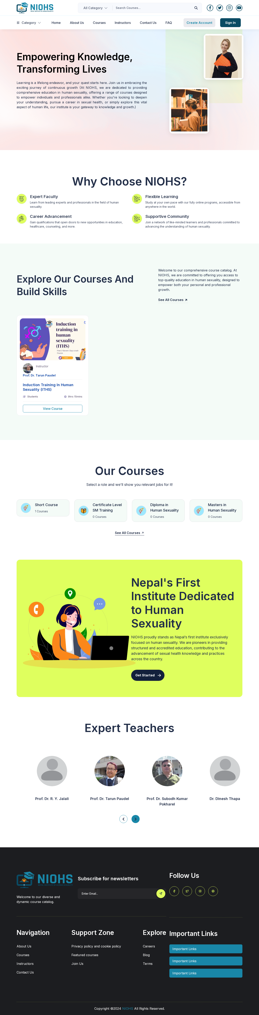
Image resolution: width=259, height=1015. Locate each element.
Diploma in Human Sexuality (164, 507)
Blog (146, 955)
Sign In (230, 23)
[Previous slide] (136, 819)
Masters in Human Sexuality (222, 507)
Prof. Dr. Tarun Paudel (39, 375)
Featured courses (84, 955)
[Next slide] (123, 819)
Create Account (199, 23)
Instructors (25, 964)
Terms (148, 964)
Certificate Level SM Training (107, 507)
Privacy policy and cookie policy (96, 946)
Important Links (184, 949)
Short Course (46, 505)
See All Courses (171, 300)
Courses (23, 955)
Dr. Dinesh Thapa (216, 799)
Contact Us (25, 972)
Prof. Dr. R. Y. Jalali (43, 799)
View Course (53, 409)
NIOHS (127, 1009)
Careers (149, 946)
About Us (24, 946)
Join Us (77, 964)
